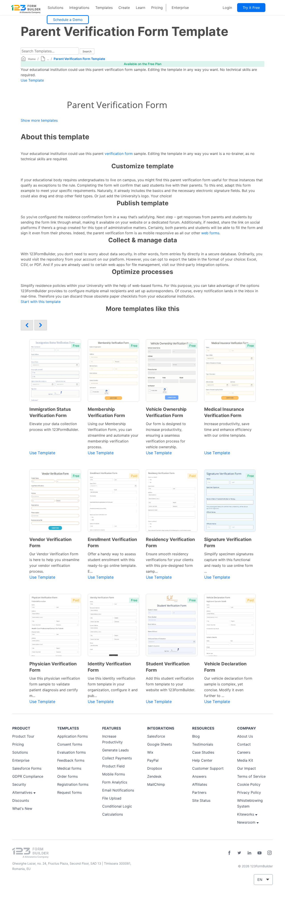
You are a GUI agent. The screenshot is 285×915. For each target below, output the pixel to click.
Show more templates (39, 120)
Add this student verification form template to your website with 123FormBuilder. (170, 684)
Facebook (229, 852)
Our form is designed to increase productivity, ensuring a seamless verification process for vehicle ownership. (166, 435)
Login (227, 7)
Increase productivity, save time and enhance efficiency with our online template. (228, 430)
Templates (104, 7)
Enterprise (180, 7)
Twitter (239, 852)
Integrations (79, 7)
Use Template (32, 80)
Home (32, 59)
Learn (140, 7)
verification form (119, 153)
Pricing (157, 7)
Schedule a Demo (68, 19)
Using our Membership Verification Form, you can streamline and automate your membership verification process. (113, 435)
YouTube (259, 852)
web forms (210, 233)
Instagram (269, 852)
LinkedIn (249, 852)
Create (124, 7)
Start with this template (41, 301)
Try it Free (251, 7)
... (48, 59)
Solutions (55, 7)
